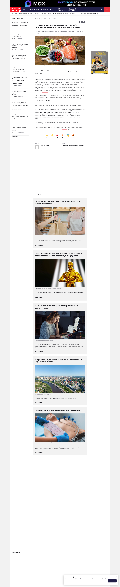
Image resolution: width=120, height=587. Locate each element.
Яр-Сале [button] (49, 9)
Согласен (112, 581)
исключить (64, 129)
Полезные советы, (73, 145)
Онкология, (65, 145)
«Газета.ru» (45, 92)
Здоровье (81, 145)
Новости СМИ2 (37, 195)
